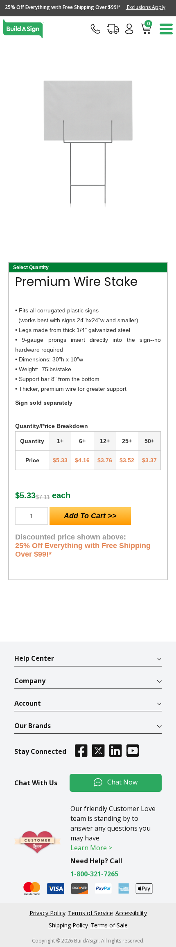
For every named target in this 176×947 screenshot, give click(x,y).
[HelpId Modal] (95, 28)
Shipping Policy (68, 925)
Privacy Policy (47, 913)
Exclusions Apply (145, 7)
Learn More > (91, 847)
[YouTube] (132, 750)
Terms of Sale (109, 925)
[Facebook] (81, 750)
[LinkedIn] (115, 750)
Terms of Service (90, 913)
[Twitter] (98, 750)
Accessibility (131, 913)
